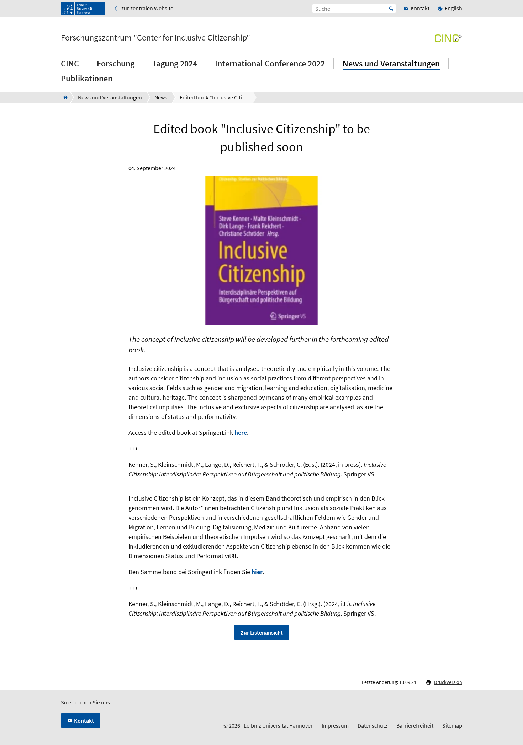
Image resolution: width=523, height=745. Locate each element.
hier (257, 572)
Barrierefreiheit (414, 725)
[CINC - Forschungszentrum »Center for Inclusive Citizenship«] (63, 97)
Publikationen (86, 78)
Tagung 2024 (174, 63)
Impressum (335, 725)
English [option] (453, 8)
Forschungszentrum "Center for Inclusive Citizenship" (155, 37)
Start (391, 8)
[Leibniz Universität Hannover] (83, 8)
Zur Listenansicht (262, 632)
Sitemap (452, 725)
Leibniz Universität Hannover (278, 725)
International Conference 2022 (270, 63)
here (240, 432)
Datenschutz (372, 725)
